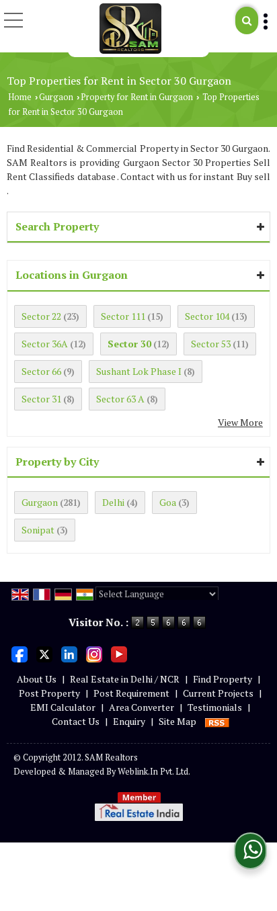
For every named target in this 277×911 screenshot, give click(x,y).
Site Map (177, 721)
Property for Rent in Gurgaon (137, 97)
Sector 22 (41, 316)
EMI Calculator (62, 707)
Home (20, 97)
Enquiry (129, 721)
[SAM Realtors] (131, 28)
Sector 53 (211, 343)
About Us (36, 679)
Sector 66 (41, 371)
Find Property (222, 679)
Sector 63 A (120, 398)
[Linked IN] (69, 653)
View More (240, 422)
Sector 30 (129, 343)
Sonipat (38, 529)
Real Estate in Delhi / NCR (125, 679)
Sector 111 (123, 316)
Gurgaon (56, 97)
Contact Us (76, 721)
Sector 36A (45, 343)
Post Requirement (131, 693)
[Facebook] (19, 653)
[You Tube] (119, 653)
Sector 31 (41, 398)
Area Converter (141, 707)
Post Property (49, 693)
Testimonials (215, 707)
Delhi (113, 502)
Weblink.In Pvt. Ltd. (154, 771)
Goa (167, 502)
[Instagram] (94, 653)
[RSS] (217, 721)
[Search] (246, 20)
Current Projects (218, 693)
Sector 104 (207, 316)
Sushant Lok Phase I (139, 371)
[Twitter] (44, 653)
